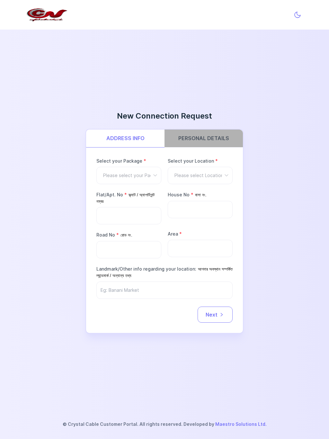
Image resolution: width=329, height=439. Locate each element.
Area (175, 234)
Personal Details (203, 138)
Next (212, 314)
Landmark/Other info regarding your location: (146, 269)
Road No (107, 234)
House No (180, 194)
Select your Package (121, 161)
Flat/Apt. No (111, 194)
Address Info (125, 138)
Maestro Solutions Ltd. (241, 424)
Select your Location (193, 161)
